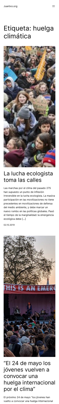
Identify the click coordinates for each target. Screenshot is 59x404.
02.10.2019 (9, 225)
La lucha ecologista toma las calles (28, 176)
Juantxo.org (10, 6)
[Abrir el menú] (53, 6)
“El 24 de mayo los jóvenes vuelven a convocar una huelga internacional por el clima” (29, 376)
